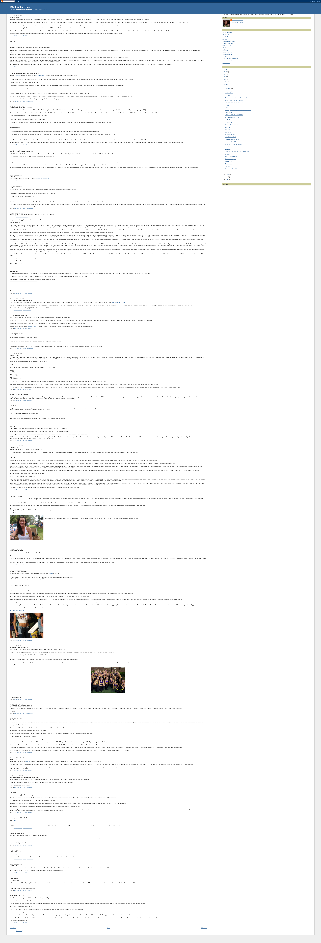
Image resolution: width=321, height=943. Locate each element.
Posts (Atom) (19, 931)
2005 (225, 84)
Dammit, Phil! (14, 447)
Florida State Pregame (17, 833)
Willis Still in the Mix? (16, 550)
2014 (225, 72)
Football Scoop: (13, 854)
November (228, 88)
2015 (225, 69)
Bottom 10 (27, 761)
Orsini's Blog (226, 34)
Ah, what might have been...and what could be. (24, 73)
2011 (225, 74)
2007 (225, 79)
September (228, 172)
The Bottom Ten (32, 326)
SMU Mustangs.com (227, 32)
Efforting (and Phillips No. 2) (18, 818)
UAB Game (13, 720)
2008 (225, 77)
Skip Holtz (13, 406)
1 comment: (28, 144)
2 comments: (29, 400)
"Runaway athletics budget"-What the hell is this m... (238, 110)
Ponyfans (225, 39)
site (31, 835)
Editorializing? (14, 878)
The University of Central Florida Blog (21, 107)
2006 (225, 81)
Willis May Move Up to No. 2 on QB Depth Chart (24, 777)
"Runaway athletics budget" (42, 178)
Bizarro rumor (14, 865)
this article (17, 75)
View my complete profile (236, 22)
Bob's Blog (225, 50)
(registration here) (39, 75)
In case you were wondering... (19, 571)
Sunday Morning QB (227, 60)
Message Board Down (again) (19, 394)
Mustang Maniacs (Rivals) (229, 41)
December (228, 86)
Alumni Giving (14, 355)
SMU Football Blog (20, 7)
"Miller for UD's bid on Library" (118, 302)
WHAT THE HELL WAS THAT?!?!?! (21, 706)
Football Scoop (14, 335)
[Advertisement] (20, 939)
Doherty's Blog (226, 36)
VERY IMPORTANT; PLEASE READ (21, 300)
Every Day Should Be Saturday (230, 58)
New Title (12, 426)
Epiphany (13, 792)
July (227, 177)
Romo (11, 187)
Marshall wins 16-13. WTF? (18, 895)
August (227, 174)
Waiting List (13, 759)
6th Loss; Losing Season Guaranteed (21, 151)
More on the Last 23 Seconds (19, 647)
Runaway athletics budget (22, 217)
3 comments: (29, 35)
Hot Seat (225, 56)
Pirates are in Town (16, 496)
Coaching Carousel (227, 54)
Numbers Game (14, 17)
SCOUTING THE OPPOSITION (17, 610)
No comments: (29, 66)
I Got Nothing (14, 271)
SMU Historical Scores (228, 47)
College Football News (228, 43)
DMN (15, 820)
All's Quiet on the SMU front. (18, 315)
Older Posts (204, 928)
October (228, 91)
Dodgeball (50, 573)
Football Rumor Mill (227, 52)
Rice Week (13, 41)
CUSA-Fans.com (227, 45)
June (227, 179)
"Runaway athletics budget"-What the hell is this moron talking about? (32, 215)
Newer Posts (13, 928)
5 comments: (29, 420)
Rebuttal (12, 176)
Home (108, 928)
